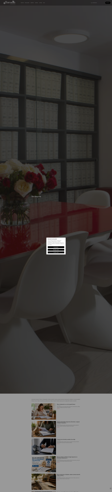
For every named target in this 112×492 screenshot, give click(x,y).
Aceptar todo (56, 252)
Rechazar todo (56, 249)
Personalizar (56, 247)
